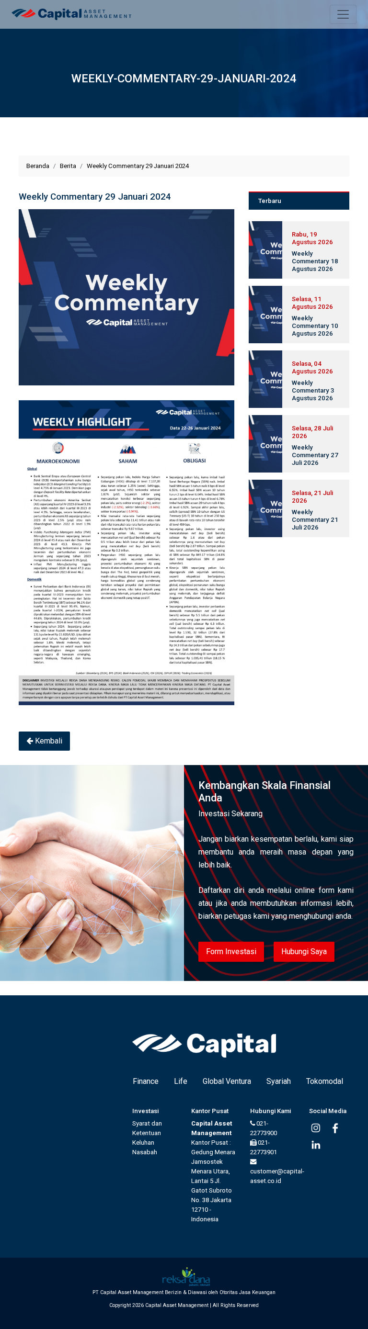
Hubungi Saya (304, 951)
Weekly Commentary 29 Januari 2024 (138, 165)
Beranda (37, 165)
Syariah (278, 1081)
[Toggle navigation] (343, 14)
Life (180, 1081)
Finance (146, 1081)
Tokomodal (324, 1081)
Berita (68, 165)
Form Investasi (231, 951)
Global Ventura (227, 1081)
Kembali (47, 740)
